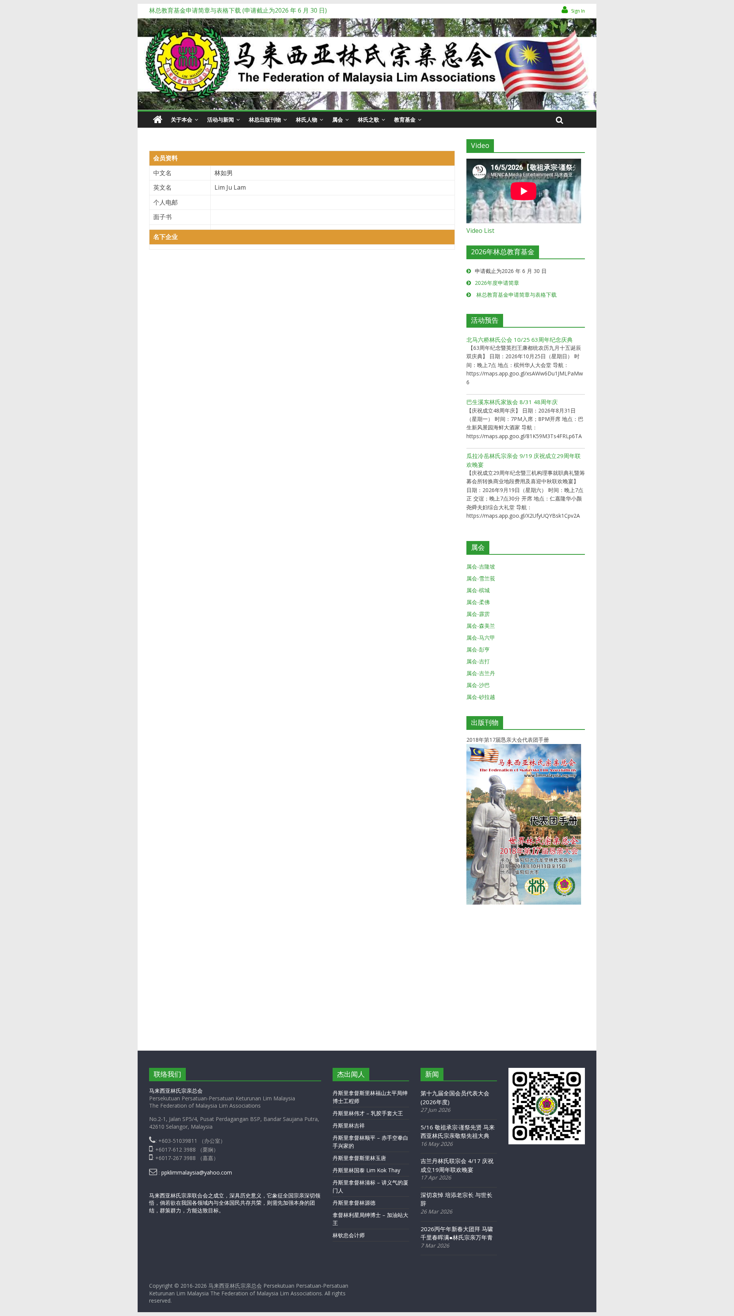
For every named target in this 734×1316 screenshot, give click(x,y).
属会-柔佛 (478, 602)
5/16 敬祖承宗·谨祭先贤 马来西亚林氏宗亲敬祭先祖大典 (458, 1131)
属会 (337, 119)
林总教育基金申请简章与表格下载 (516, 294)
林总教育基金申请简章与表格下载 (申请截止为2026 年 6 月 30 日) (238, 10)
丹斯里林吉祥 (349, 1125)
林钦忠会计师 (349, 1235)
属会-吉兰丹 (480, 673)
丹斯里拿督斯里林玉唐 (359, 1158)
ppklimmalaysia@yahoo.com (196, 1172)
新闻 (432, 1074)
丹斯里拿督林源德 (354, 1202)
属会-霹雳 (478, 613)
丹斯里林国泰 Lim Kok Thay (366, 1170)
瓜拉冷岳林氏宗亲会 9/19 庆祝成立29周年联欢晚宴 (523, 460)
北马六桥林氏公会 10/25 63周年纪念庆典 (519, 339)
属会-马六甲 (480, 637)
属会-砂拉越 (480, 696)
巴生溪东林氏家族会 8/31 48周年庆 (512, 402)
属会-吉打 (478, 661)
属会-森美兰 (480, 625)
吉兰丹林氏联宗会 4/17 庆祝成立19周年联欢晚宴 (457, 1165)
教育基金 (405, 119)
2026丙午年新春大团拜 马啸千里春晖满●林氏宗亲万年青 (457, 1233)
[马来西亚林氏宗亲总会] (157, 120)
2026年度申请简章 (497, 282)
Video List (480, 230)
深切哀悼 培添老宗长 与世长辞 (456, 1199)
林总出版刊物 (265, 119)
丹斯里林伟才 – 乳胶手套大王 (368, 1113)
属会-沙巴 (478, 685)
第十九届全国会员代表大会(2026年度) (455, 1097)
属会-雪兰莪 (480, 578)
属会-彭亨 (478, 649)
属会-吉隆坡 (480, 566)
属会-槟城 (478, 590)
